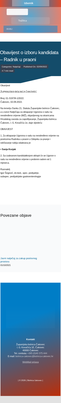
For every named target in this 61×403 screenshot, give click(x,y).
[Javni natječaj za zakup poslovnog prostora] (21, 239)
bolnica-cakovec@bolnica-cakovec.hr (34, 356)
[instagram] (35, 374)
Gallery (24, 239)
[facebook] (26, 374)
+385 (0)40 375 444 (37, 353)
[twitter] (30, 374)
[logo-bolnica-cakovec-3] (14, 191)
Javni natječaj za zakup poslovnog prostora (19, 239)
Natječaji (16, 67)
